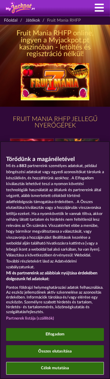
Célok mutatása (55, 368)
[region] (55, 260)
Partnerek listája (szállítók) (30, 318)
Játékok (33, 20)
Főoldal (10, 20)
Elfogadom (55, 334)
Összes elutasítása (55, 351)
